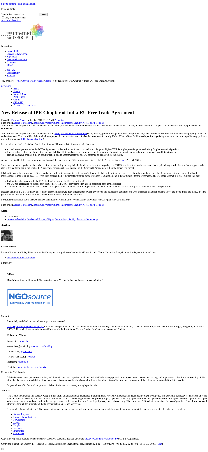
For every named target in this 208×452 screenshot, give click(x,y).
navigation (6, 86)
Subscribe (23, 341)
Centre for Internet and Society (31, 367)
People (16, 425)
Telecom (11, 62)
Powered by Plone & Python (21, 257)
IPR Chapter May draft (32, 139)
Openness (12, 56)
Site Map (11, 70)
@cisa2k (31, 356)
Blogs (48, 80)
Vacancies (18, 428)
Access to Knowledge (17, 54)
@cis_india (26, 351)
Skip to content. (8, 3)
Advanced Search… (11, 20)
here (123, 160)
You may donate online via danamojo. (25, 326)
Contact (11, 75)
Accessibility (13, 51)
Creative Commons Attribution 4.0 (101, 438)
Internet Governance (17, 59)
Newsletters (19, 419)
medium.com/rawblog (41, 346)
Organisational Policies (24, 417)
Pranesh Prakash (19, 120)
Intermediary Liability (71, 122)
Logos (16, 422)
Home (18, 80)
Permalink (59, 120)
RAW (10, 65)
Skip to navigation (26, 3)
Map (160, 444)
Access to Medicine (22, 122)
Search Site (6, 14)
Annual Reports (21, 414)
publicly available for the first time (70, 133)
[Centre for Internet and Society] (23, 40)
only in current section (15, 17)
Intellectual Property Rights (46, 122)
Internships (18, 430)
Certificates (18, 433)
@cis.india (23, 362)
